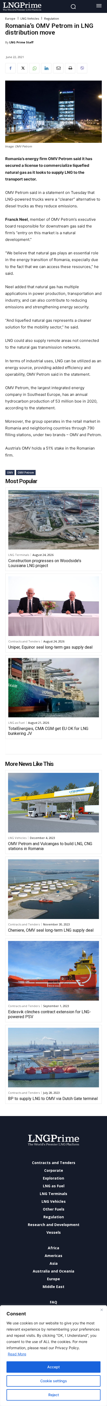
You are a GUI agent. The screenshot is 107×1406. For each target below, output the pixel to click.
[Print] (70, 68)
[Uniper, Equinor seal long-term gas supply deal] (53, 606)
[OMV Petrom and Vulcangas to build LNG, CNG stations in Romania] (53, 802)
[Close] (101, 1310)
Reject (53, 1395)
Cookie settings (53, 1381)
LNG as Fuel (16, 722)
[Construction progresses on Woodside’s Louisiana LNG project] (53, 519)
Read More (17, 1354)
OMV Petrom (26, 472)
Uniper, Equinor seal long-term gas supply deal (50, 647)
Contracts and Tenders (24, 641)
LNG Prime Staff (21, 42)
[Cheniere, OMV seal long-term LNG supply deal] (53, 889)
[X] (22, 68)
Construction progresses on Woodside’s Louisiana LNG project (44, 563)
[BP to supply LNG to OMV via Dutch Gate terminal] (53, 1057)
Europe (10, 18)
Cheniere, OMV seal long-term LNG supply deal (50, 930)
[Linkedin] (46, 68)
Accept (53, 1367)
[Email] (58, 68)
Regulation (51, 18)
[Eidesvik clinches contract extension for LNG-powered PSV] (53, 971)
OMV (10, 472)
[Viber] (82, 68)
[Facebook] (10, 68)
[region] (53, 1355)
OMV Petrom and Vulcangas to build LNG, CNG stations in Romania (50, 846)
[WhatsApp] (34, 68)
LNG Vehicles (30, 18)
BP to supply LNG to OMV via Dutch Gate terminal (53, 1098)
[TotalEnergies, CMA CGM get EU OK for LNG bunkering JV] (53, 687)
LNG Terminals (18, 554)
